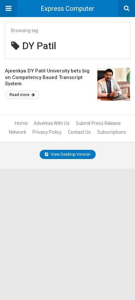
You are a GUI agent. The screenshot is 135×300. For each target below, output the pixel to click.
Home (21, 123)
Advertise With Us (51, 123)
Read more (20, 94)
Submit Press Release (98, 123)
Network (17, 132)
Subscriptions (111, 132)
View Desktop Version (70, 154)
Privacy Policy (47, 132)
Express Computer (67, 8)
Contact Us (79, 132)
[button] (8, 8)
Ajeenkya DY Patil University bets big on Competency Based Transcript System (47, 77)
